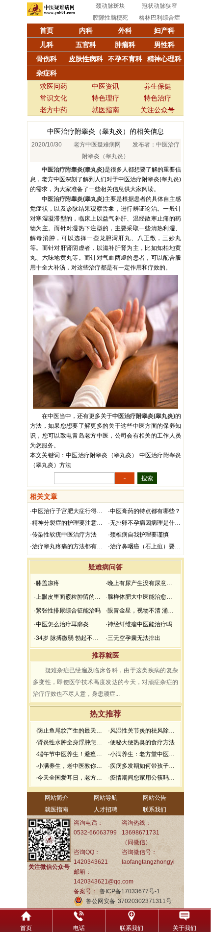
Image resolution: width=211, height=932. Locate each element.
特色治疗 (157, 98)
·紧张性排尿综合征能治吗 (67, 610)
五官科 (86, 45)
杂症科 (46, 73)
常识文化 (53, 98)
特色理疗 (105, 98)
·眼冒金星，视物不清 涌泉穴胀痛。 (140, 610)
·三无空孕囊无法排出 (133, 638)
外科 (125, 30)
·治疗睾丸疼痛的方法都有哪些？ (68, 546)
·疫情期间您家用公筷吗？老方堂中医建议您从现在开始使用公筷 (143, 777)
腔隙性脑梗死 (110, 17)
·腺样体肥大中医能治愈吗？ (140, 596)
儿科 (46, 45)
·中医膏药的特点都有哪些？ (144, 511)
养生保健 (157, 86)
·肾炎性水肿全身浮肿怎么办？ (70, 742)
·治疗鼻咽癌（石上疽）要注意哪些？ (146, 546)
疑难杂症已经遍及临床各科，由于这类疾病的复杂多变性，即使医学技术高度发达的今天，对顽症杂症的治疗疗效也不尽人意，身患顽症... (105, 682)
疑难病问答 (105, 567)
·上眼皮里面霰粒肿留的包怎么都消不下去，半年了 (69, 596)
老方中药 (53, 110)
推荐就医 (105, 655)
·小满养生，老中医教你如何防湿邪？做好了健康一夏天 (70, 765)
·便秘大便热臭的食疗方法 (141, 742)
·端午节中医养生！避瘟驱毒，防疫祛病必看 (70, 754)
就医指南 (105, 110)
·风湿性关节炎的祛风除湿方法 (143, 730)
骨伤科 (46, 59)
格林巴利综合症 (159, 17)
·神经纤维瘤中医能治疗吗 (139, 624)
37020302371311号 (145, 901)
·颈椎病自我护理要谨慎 (138, 534)
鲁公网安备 (100, 901)
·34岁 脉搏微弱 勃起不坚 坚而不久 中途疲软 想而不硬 (69, 638)
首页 (46, 30)
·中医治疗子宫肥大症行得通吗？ (68, 511)
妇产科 (164, 30)
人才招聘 (105, 809)
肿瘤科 (125, 45)
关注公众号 (157, 110)
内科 (86, 30)
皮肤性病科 (86, 59)
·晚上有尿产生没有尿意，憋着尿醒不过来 (140, 583)
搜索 (147, 478)
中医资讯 (105, 86)
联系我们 (154, 809)
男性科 (164, 45)
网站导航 (105, 797)
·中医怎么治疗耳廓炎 (61, 624)
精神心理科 (164, 59)
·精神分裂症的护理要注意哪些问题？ (68, 522)
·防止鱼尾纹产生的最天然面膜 (70, 730)
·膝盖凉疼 (46, 583)
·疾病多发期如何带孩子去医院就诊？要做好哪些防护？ (143, 765)
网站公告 (154, 797)
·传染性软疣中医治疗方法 (63, 534)
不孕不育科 (125, 59)
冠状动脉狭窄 (159, 5)
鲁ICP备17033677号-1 (130, 891)
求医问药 (53, 86)
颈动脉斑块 (110, 5)
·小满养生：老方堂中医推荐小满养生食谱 (143, 754)
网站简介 (56, 797)
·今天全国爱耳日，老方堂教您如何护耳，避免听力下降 (70, 777)
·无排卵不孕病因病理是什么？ (146, 522)
